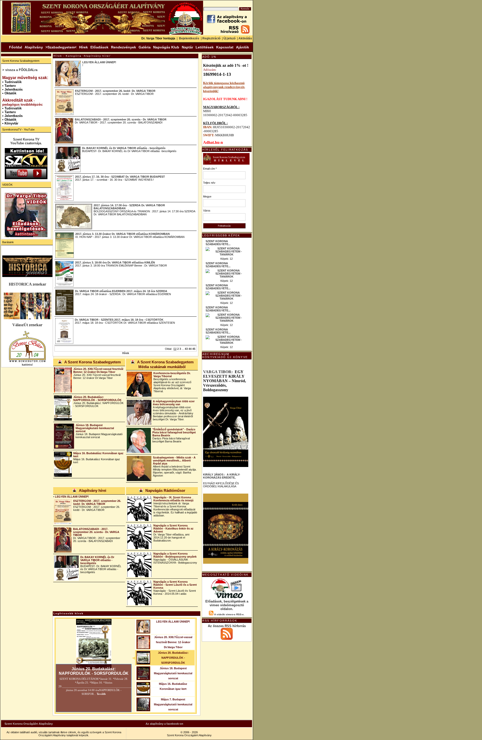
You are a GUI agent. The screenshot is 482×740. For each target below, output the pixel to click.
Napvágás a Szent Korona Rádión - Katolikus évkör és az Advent (173, 528)
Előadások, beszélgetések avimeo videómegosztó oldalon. (226, 605)
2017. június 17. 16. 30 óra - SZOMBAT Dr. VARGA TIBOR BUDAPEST (120, 176)
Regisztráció (211, 38)
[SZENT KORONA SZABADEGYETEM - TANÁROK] (227, 254)
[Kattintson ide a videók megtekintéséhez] (26, 215)
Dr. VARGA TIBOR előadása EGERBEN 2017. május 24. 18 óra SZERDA (121, 291)
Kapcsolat (224, 47)
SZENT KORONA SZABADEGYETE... (218, 243)
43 (186, 348)
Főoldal (15, 47)
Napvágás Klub (166, 47)
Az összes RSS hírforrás (227, 626)
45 (193, 348)
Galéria (145, 47)
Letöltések (205, 47)
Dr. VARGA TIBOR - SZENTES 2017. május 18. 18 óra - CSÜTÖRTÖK (119, 319)
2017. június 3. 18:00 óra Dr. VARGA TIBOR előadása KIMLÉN (115, 262)
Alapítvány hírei (92, 490)
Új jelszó (229, 38)
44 (190, 348)
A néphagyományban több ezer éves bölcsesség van (174, 403)
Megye (207, 196)
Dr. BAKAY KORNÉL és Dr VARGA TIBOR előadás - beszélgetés (123, 148)
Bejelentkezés (189, 38)
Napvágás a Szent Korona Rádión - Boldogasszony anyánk (175, 555)
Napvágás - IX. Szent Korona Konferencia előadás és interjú (173, 499)
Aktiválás (245, 38)
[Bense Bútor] (27, 361)
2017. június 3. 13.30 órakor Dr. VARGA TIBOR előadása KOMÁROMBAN (122, 233)
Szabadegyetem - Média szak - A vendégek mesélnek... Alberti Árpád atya (174, 460)
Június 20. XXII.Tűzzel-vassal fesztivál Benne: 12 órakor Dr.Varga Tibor (98, 370)
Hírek (83, 47)
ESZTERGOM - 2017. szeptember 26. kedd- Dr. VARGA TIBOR (115, 90)
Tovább (101, 693)
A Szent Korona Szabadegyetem (92, 362)
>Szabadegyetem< (61, 47)
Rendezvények (123, 47)
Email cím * (210, 168)
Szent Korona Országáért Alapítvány (29, 723)
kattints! (27, 364)
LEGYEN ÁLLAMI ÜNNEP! (99, 62)
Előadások (99, 47)
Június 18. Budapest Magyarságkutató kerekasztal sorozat (95, 428)
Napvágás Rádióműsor (165, 490)
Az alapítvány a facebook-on (164, 723)
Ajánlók (242, 47)
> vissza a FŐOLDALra (19, 70)
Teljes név (209, 182)
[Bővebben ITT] (225, 528)
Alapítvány (34, 47)
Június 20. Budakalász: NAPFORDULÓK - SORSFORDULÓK (97, 398)
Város (206, 210)
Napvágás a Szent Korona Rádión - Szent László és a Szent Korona (175, 584)
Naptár (187, 47)
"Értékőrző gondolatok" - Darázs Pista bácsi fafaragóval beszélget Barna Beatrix (174, 432)
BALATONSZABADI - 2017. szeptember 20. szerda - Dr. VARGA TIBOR (120, 119)
